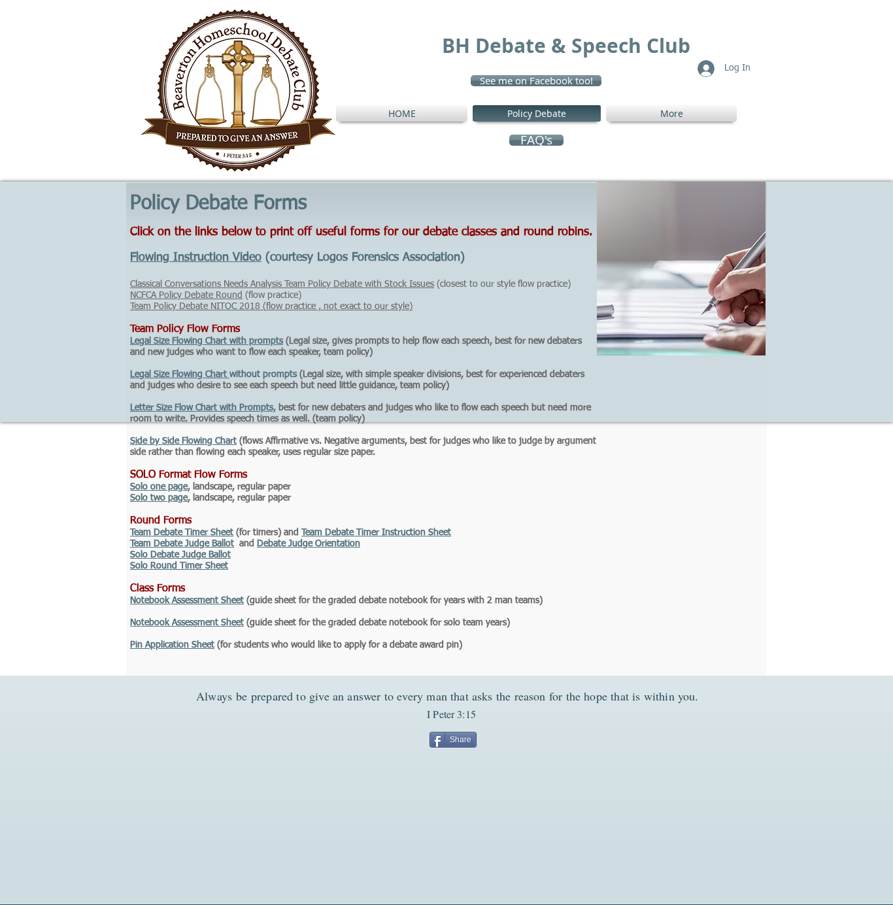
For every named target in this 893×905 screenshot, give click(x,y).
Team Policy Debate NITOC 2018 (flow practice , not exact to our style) (271, 306)
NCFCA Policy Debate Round (186, 295)
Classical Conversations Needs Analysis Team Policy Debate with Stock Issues (282, 284)
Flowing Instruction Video (195, 257)
